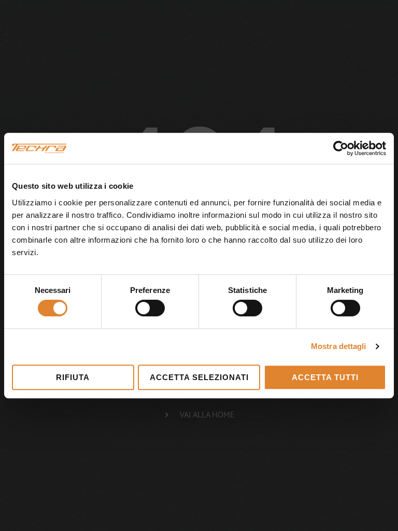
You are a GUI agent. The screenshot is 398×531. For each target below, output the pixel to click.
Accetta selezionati (199, 377)
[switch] (150, 308)
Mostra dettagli (338, 346)
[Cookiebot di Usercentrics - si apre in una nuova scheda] (340, 148)
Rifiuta (73, 377)
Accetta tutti (325, 377)
